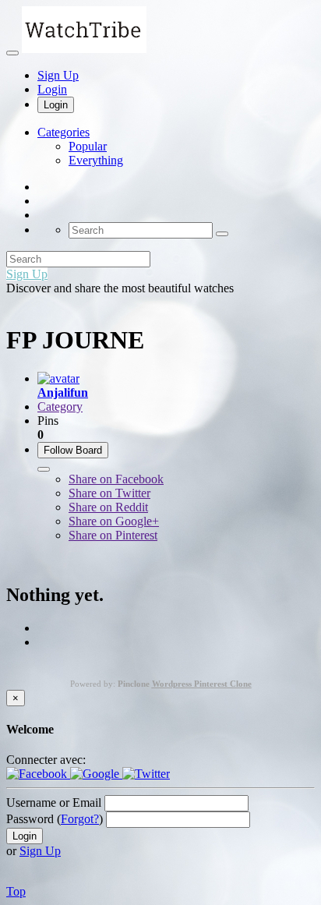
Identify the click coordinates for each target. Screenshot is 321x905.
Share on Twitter (109, 493)
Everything (96, 160)
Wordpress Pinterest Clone (202, 683)
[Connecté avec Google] (96, 773)
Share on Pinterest (113, 535)
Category (60, 406)
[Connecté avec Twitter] (146, 773)
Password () (54, 818)
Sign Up (58, 75)
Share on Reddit (108, 507)
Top (16, 891)
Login (52, 89)
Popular (88, 146)
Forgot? (80, 818)
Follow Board (73, 450)
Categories (63, 132)
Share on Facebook (116, 479)
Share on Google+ (114, 521)
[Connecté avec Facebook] (38, 773)
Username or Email (53, 802)
